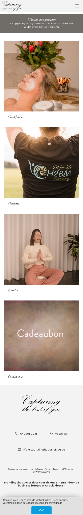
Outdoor (14, 203)
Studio (13, 290)
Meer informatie (53, 503)
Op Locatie (15, 117)
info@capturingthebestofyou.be (44, 449)
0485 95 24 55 (28, 433)
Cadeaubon (15, 377)
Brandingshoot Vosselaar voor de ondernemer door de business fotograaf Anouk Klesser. (41, 484)
